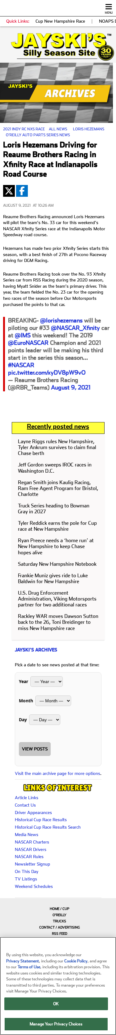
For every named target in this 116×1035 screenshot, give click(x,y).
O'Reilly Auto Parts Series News (38, 135)
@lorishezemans (61, 320)
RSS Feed (59, 934)
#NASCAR (21, 365)
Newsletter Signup (32, 864)
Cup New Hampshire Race (60, 21)
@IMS (23, 335)
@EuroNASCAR (28, 342)
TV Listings (26, 878)
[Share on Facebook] (22, 191)
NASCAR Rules (29, 856)
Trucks (59, 921)
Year (23, 681)
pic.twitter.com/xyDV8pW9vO (47, 372)
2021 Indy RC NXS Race (24, 129)
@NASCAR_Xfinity (75, 327)
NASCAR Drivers (30, 849)
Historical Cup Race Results (41, 819)
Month (26, 701)
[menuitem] (58, 909)
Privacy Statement (22, 961)
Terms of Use (29, 967)
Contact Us (25, 805)
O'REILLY (60, 915)
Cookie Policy (76, 961)
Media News (26, 834)
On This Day (26, 871)
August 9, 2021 (70, 387)
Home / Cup (59, 909)
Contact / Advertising (59, 927)
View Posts (35, 748)
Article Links (26, 797)
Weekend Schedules (34, 886)
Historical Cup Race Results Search (48, 827)
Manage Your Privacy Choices (56, 1024)
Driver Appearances (33, 812)
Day (23, 719)
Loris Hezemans (88, 129)
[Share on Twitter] (9, 191)
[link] (58, 47)
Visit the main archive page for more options (57, 773)
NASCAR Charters (32, 841)
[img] (58, 47)
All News (58, 129)
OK (56, 1003)
